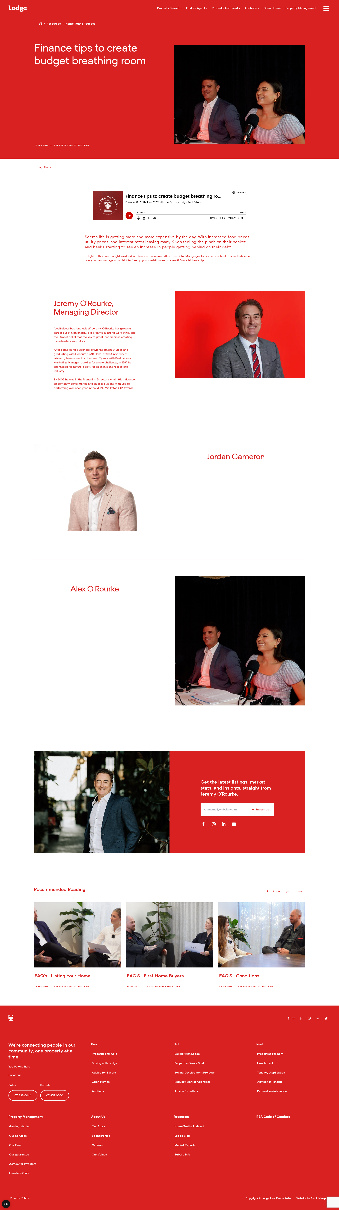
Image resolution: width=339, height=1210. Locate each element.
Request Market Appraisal (192, 1081)
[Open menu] (326, 8)
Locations (14, 1075)
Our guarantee (18, 1154)
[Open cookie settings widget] (6, 1204)
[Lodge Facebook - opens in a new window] (204, 824)
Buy (94, 1044)
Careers (97, 1145)
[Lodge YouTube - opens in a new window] (234, 824)
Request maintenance (271, 1091)
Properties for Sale (104, 1053)
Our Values (99, 1154)
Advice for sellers (186, 1091)
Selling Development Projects (194, 1072)
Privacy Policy (19, 1198)
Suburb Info (182, 1154)
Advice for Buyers (103, 1072)
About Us (98, 1116)
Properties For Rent (269, 1053)
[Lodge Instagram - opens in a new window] (214, 824)
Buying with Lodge (104, 1063)
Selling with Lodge (187, 1053)
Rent (259, 1044)
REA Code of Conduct (273, 1116)
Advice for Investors (22, 1164)
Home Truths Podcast (189, 1126)
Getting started (19, 1126)
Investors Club (18, 1173)
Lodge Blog (182, 1135)
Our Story (98, 1126)
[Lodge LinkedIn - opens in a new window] (224, 824)
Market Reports (184, 1145)
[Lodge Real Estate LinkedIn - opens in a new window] (318, 1018)
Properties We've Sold (189, 1063)
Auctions (97, 1091)
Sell (176, 1044)
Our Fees (15, 1145)
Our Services (17, 1135)
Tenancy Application (270, 1072)
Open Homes (100, 1081)
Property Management (25, 1116)
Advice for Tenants (269, 1081)
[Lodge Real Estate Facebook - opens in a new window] (301, 1018)
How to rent (264, 1063)
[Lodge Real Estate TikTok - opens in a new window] (326, 1018)
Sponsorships (100, 1135)
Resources (181, 1116)
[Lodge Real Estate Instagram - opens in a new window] (309, 1018)
